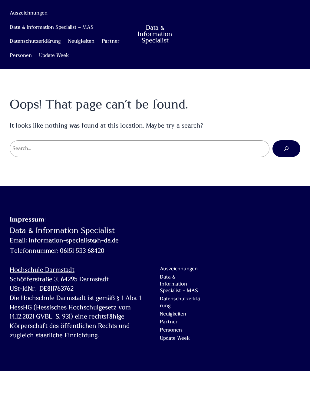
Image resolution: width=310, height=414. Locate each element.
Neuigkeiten (81, 41)
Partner (111, 41)
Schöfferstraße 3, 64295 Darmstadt (59, 279)
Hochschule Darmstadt (42, 270)
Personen (21, 55)
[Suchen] (286, 148)
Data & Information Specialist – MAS (52, 27)
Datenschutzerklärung (35, 41)
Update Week (54, 55)
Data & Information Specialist (155, 34)
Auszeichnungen (29, 13)
